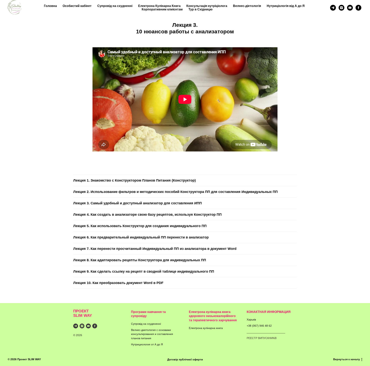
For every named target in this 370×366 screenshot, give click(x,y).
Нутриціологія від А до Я (286, 6)
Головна (50, 6)
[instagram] (341, 8)
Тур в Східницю (200, 9)
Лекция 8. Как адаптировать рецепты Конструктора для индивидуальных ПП (139, 260)
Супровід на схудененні (146, 323)
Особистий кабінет (77, 6)
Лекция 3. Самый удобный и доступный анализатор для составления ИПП (137, 203)
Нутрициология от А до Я (147, 344)
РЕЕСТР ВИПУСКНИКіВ (262, 338)
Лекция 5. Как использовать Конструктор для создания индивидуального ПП (140, 226)
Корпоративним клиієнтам (162, 9)
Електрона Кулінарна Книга (159, 6)
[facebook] (358, 8)
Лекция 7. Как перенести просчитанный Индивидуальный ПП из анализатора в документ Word (154, 249)
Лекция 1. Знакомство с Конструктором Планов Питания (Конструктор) (134, 180)
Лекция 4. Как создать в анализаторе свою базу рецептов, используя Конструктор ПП (147, 214)
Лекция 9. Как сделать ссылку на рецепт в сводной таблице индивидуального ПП (143, 271)
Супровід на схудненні (114, 6)
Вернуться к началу (346, 359)
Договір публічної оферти (185, 359)
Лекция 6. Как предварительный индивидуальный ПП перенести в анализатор (141, 237)
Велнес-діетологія (247, 6)
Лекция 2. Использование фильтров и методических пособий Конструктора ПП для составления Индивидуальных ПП (175, 192)
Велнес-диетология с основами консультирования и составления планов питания (152, 334)
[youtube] (350, 8)
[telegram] (333, 8)
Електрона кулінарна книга (206, 328)
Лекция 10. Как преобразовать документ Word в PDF (118, 283)
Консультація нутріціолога (206, 6)
